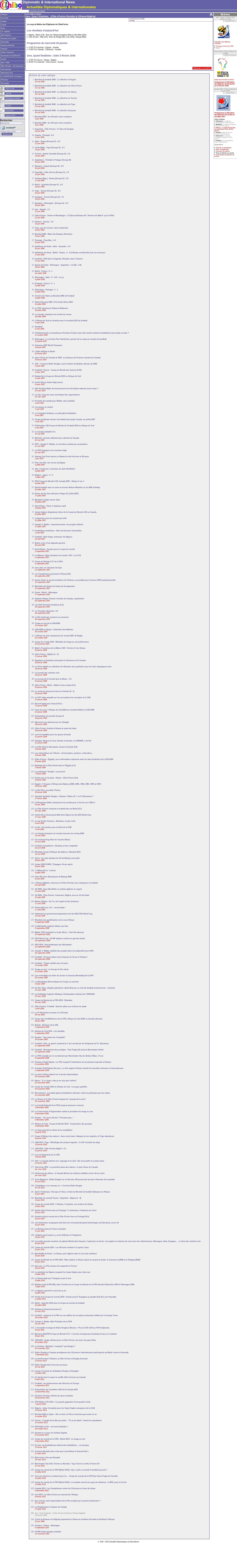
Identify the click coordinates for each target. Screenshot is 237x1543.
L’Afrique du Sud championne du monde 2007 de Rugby (59, 636)
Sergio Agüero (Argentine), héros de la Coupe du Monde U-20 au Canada (65, 512)
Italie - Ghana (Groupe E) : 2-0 (47, 141)
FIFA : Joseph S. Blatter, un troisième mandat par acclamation (61, 444)
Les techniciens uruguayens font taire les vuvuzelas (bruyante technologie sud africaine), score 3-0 (77, 1223)
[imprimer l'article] (211, 14)
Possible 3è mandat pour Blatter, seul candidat (54, 401)
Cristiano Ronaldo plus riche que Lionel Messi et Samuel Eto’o (61, 1451)
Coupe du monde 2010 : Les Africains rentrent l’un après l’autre (62, 1247)
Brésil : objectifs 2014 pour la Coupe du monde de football (59, 1303)
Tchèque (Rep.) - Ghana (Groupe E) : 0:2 (51, 178)
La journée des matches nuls (47, 673)
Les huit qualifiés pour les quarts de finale (53, 735)
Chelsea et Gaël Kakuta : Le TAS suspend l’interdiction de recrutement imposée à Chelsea (73, 1062)
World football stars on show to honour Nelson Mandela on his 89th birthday (67, 487)
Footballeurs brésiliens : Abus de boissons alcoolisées (58, 531)
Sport (43, 11)
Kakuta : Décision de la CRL (46, 1025)
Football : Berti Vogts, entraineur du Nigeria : (54, 537)
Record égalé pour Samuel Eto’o (49, 704)
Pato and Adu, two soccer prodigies (50, 463)
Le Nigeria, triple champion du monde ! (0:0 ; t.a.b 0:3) (58, 555)
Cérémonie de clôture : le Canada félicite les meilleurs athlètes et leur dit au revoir (70, 1173)
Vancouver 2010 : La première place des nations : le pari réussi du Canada (66, 1167)
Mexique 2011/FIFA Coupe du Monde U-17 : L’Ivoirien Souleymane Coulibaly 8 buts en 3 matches (76, 1334)
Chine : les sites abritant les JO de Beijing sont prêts (57, 858)
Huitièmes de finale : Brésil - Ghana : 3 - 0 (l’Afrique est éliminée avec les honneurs (70, 253)
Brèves (225, 14)
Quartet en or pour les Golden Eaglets (51, 1433)
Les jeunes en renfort (44, 407)
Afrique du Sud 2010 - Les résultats (50, 1031)
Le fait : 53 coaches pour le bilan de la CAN (53, 827)
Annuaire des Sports (223, 151)
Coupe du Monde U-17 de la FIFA (49, 562)
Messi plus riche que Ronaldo (47, 1457)
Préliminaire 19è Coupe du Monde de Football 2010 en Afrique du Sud (64, 426)
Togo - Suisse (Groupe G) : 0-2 (47, 191)
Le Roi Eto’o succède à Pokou (47, 790)
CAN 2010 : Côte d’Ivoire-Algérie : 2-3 (50, 1149)
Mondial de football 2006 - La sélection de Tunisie (56, 98)
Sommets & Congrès (8, 39)
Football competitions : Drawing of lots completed (56, 846)
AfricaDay (4, 80)
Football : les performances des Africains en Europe (57, 1383)
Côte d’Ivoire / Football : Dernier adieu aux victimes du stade (60, 1006)
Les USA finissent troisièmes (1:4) (49, 605)
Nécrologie (5, 83)
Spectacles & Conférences (11, 56)
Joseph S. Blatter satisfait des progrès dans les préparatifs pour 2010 (64, 951)
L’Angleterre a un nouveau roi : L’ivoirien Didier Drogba (58, 1186)
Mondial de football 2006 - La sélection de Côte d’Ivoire (58, 86)
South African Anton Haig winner (49, 382)
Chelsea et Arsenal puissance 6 (48, 1309)
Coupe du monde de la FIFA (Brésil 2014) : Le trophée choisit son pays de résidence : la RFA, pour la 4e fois (81, 1482)
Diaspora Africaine (8, 45)
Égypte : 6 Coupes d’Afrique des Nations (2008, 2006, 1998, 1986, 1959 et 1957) (68, 784)
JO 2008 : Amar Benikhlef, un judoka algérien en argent (58, 889)
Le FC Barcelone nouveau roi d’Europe (51, 1013)
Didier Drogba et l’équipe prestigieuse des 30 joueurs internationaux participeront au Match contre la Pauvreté (81, 1352)
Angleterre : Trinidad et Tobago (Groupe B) (53, 160)
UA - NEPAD (5, 32)
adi (133, 20)
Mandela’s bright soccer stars (47, 500)
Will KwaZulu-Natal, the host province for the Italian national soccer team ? (66, 389)
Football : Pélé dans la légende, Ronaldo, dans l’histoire (59, 259)
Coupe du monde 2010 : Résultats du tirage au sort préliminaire (62, 642)
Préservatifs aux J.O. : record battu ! (50, 908)
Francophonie (6, 69)
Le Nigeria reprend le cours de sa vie (50, 1291)
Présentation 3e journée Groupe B (49, 716)
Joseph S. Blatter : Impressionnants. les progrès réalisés (59, 524)
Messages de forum (12, 98)
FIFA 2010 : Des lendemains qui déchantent (53, 945)
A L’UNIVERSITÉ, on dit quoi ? (12, 76)
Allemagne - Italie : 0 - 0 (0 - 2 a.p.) (49, 277)
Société (3, 21)
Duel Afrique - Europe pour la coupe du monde (55, 549)
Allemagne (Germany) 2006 (224, 46)
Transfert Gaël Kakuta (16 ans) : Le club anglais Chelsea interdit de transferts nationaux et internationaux (79, 1068)
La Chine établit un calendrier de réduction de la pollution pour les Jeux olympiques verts (73, 667)
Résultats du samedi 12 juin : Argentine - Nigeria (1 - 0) (58, 1198)
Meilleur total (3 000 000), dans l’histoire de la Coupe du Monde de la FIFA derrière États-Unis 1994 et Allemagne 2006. (85, 1284)
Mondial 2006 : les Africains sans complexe (53, 117)
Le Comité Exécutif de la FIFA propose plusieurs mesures (59, 1105)
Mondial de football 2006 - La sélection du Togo (55, 104)
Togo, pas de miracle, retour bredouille (51, 228)
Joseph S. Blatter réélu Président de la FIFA (53, 1322)
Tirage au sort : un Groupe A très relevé (51, 969)
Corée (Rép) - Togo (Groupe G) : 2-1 (50, 148)
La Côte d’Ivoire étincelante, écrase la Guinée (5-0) (56, 747)
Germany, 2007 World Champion (48, 345)
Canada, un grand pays (224, 147)
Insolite (3, 59)
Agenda (8, 93)
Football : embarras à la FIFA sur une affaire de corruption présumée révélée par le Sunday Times (76, 1315)
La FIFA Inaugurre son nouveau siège (51, 450)
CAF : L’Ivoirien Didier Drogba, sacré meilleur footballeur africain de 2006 (66, 364)
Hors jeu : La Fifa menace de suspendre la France (56, 1266)
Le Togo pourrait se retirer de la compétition (53, 1130)
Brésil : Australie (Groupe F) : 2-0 (49, 185)
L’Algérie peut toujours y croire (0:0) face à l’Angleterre (58, 1235)
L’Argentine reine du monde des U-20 (50, 518)
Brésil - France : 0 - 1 (43, 271)
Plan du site (9, 89)
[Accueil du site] (118, 5)
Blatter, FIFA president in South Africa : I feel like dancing (59, 932)
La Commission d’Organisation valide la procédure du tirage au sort (64, 1111)
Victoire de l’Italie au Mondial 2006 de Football (54, 296)
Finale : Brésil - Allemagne (46, 592)
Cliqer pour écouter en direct (224, 79)
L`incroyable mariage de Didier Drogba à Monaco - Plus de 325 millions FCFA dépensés (72, 1328)
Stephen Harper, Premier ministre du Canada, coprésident (59, 599)
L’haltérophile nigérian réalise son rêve (51, 926)
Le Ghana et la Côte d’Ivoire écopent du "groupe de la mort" (60, 1099)
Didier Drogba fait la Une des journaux (51, 1365)
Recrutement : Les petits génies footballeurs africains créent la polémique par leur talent (72, 1093)
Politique (4, 15)
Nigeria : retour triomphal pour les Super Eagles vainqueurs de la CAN (65, 1408)
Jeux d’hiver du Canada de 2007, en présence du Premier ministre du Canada (67, 358)
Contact (8, 106)
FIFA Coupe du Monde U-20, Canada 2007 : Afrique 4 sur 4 (59, 481)
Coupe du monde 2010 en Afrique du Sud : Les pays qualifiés (61, 1087)
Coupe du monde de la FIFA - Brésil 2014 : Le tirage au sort (60, 1439)
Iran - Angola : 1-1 (42, 209)
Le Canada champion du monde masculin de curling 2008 (59, 833)
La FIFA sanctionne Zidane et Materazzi (51, 308)
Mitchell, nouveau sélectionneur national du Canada (57, 438)
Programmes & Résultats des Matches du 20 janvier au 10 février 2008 (225, 84)
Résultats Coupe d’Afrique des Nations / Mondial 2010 (58, 852)
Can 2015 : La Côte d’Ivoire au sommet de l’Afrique (56, 1495)
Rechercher (6, 120)
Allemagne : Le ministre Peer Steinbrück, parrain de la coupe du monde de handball (71, 339)
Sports (218, 48)
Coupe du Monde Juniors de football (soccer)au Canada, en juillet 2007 (65, 419)
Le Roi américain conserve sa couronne (52, 617)
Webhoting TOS (7, 73)
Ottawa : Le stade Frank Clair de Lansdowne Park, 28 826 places (225, 129)
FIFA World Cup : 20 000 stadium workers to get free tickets (60, 938)
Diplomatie (5, 42)
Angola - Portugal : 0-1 (44, 135)
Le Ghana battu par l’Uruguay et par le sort (53, 1278)
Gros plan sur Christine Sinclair (48, 568)
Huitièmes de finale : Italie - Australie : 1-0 (52, 246)
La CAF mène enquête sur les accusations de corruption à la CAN (62, 697)
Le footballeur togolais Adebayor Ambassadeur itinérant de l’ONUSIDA (65, 994)
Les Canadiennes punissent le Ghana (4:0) (52, 574)
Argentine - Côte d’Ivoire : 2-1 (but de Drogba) (54, 129)
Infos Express (6, 35)
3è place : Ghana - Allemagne (47, 1525)
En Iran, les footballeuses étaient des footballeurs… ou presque (62, 1445)
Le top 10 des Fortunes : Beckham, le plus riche (55, 821)
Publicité (4, 49)
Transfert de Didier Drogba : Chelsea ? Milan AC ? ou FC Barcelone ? (64, 796)
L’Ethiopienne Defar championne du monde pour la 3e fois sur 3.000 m (65, 803)
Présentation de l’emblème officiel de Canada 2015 (56, 1390)
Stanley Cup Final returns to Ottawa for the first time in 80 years (62, 456)
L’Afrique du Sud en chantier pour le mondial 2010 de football (61, 321)
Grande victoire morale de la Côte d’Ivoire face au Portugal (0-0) (62, 1217)
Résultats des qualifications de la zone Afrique (54, 920)
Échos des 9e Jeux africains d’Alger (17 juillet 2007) (57, 494)
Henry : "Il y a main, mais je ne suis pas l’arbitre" (56, 1081)
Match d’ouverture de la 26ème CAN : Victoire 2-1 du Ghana (60, 648)
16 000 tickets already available (48, 1532)
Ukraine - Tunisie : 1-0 (44, 222)
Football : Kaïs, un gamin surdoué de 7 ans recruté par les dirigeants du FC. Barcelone (72, 1043)
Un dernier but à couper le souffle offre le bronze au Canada (60, 1377)
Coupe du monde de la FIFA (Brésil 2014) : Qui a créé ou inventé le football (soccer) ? (71, 1470)
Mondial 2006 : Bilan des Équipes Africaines (53, 234)
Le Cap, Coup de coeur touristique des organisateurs (57, 395)
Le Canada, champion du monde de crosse (53, 314)
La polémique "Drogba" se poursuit (50, 772)
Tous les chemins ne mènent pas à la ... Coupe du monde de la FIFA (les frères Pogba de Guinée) (76, 1476)
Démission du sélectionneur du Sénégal (52, 722)
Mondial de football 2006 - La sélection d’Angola (55, 80)
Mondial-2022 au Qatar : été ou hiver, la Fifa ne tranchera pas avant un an (66, 1414)
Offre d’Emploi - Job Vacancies (12, 66)
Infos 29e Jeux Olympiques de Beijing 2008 (53, 877)
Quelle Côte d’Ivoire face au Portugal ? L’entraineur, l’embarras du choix (65, 1210)
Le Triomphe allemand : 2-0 (46, 611)
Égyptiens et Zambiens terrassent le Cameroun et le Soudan (60, 660)
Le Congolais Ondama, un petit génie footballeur (55, 413)
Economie (4, 18)
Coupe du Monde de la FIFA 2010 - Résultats (53, 1000)
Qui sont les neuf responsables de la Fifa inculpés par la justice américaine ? (68, 1501)
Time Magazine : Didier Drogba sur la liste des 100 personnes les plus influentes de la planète (75, 1179)
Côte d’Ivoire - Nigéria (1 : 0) (47, 654)
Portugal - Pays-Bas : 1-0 (45, 240)
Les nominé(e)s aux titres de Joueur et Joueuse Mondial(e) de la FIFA (64, 976)
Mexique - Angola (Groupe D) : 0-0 (49, 166)
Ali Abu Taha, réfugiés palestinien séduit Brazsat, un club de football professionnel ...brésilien (75, 988)
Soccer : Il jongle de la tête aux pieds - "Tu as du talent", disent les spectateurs (68, 1420)
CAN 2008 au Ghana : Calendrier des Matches (54, 629)
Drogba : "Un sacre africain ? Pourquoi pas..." (54, 1118)
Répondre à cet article (202, 68)
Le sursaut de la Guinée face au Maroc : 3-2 (53, 679)
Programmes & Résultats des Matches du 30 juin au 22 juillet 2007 (225, 114)
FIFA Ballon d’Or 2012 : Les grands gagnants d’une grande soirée (62, 1402)
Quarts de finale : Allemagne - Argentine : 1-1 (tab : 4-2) (58, 265)
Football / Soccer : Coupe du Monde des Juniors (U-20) (58, 370)
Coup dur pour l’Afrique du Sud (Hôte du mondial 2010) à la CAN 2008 (64, 710)
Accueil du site (34, 11)
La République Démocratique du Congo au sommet (56, 982)
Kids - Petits (5, 63)
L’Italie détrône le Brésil (45, 351)
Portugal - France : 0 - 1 (45, 283)
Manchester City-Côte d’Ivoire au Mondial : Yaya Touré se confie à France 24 (67, 1464)
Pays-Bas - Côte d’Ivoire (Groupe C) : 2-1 (52, 172)
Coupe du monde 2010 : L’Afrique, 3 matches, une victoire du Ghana (64, 1204)
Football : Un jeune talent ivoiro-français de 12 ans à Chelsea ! (61, 957)
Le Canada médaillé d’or (45, 432)
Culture (3, 25)
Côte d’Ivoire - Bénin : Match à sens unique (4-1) (55, 685)
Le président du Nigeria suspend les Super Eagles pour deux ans (62, 1272)
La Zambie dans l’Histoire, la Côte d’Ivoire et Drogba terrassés (61, 1359)
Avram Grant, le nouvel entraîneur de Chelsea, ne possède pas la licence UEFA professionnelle (75, 580)
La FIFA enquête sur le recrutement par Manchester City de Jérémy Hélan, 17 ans (69, 1056)
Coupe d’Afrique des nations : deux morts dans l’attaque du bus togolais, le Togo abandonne (74, 1136)
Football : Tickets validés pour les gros (51, 963)
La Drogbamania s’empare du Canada (51, 1507)
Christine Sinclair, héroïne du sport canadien (54, 1396)
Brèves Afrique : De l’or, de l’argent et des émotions (57, 901)
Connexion (9, 110)
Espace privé (10, 115)
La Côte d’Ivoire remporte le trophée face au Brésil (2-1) (58, 809)
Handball (38, 327)
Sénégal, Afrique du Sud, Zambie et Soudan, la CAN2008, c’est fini (63, 741)
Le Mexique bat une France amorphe (50, 1229)
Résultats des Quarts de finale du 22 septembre (55, 586)
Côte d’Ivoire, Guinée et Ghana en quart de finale (55, 728)
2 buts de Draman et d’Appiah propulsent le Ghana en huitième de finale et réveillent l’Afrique (75, 1519)
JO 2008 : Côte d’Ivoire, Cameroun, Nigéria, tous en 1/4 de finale (62, 895)
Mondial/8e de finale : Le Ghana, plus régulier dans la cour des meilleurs (66, 1254)
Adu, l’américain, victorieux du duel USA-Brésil (55, 469)
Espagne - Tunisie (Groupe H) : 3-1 (49, 197)
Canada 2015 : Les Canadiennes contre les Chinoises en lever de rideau (65, 1488)
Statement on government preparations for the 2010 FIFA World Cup (63, 914)
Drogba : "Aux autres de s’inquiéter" (50, 1037)
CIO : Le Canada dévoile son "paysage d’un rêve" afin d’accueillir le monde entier (69, 1161)
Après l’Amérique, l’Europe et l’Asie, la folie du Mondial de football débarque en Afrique (72, 1192)
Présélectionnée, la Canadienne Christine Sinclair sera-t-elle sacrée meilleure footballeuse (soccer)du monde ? (82, 333)
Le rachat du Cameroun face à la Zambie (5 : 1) (54, 691)
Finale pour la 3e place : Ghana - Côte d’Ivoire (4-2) (56, 778)
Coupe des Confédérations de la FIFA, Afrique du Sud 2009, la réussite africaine (68, 1019)
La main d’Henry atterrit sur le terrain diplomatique (56, 1074)
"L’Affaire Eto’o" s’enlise (45, 870)
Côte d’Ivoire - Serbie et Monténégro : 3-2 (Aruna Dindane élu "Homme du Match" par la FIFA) (74, 215)
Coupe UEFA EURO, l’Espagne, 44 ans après (54, 864)
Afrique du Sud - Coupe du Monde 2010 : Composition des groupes (63, 1124)
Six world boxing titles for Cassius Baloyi (52, 840)
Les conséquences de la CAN (47, 1155)
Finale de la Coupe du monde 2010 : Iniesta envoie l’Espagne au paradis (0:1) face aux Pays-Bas (75, 1297)
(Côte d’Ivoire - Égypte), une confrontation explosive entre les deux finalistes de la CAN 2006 (74, 759)
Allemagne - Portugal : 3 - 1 (46, 290)
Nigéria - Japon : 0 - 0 (44, 475)
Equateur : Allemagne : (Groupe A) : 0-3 (51, 203)
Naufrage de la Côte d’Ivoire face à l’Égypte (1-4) (55, 765)
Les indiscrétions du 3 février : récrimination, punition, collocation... (64, 753)
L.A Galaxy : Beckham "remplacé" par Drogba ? (55, 1346)
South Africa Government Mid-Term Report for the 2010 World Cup (63, 815)
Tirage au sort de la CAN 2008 (47, 623)
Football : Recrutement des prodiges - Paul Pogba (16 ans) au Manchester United (69, 1050)
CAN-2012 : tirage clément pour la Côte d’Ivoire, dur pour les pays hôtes (65, 1340)
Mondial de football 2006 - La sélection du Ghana (55, 92)
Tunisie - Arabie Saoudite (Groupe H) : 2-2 (52, 154)
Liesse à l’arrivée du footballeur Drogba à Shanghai (57, 1371)
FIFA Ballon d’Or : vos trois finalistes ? (51, 1427)
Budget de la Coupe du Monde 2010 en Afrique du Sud (58, 376)
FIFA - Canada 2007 (222, 149)
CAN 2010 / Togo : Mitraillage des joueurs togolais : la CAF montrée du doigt (67, 1142)
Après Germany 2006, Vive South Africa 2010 (54, 302)
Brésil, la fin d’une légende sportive (50, 543)
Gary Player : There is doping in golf (50, 506)
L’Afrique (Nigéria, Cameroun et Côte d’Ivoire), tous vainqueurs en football (66, 883)
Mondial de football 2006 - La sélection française (55, 110)
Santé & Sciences (7, 52)
